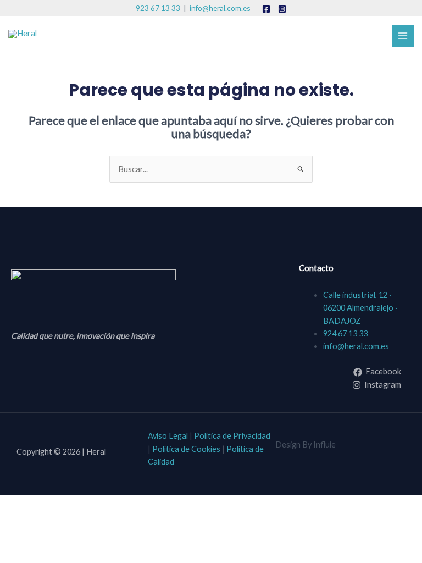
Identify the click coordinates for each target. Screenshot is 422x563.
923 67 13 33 (158, 8)
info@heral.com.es (220, 8)
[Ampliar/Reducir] (18, 504)
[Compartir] (96, 504)
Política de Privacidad (232, 435)
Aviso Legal (168, 435)
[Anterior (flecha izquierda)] (18, 523)
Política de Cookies (186, 449)
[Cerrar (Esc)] (135, 504)
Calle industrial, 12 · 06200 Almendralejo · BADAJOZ (360, 307)
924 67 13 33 (345, 333)
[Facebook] (266, 9)
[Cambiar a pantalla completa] (57, 504)
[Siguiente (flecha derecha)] (57, 523)
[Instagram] (282, 9)
